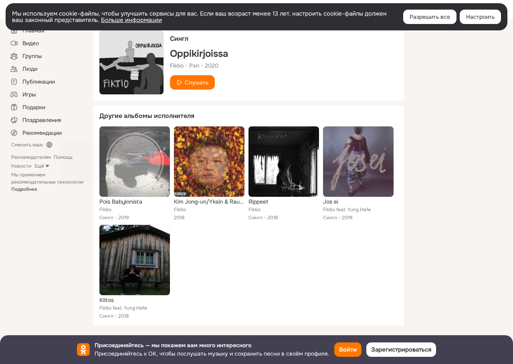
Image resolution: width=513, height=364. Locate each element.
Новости (21, 166)
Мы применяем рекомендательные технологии (47, 182)
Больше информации (131, 20)
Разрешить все (430, 16)
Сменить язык (27, 145)
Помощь (63, 157)
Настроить (480, 16)
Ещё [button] (39, 166)
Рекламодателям (30, 157)
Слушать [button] (196, 82)
